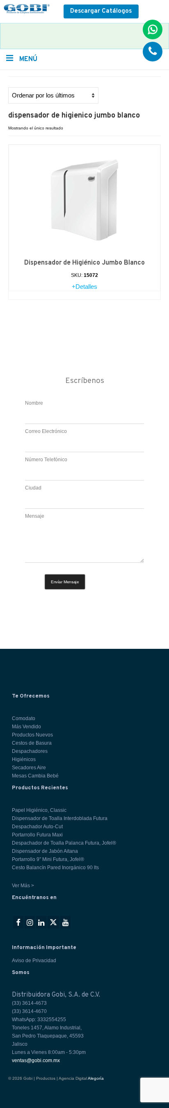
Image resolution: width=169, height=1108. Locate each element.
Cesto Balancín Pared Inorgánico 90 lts (55, 867)
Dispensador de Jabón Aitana (45, 851)
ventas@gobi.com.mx (36, 1060)
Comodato (23, 718)
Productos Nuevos (32, 735)
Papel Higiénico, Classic (39, 810)
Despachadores (30, 751)
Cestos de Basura (32, 743)
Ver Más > (23, 885)
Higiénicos (24, 759)
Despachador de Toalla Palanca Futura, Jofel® (64, 843)
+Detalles (84, 286)
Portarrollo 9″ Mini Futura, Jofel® (48, 859)
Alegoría (96, 1078)
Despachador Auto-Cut (37, 826)
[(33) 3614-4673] (152, 51)
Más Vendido (26, 727)
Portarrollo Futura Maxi (37, 835)
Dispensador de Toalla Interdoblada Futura (59, 818)
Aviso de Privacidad (34, 960)
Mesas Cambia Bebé (35, 776)
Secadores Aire (29, 767)
